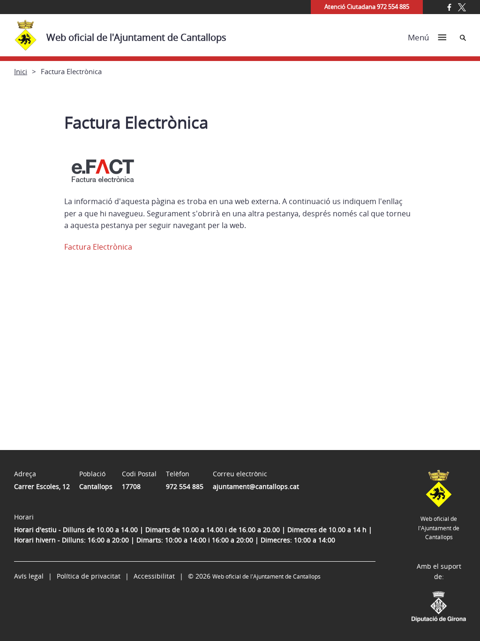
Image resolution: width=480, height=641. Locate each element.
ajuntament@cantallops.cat (256, 486)
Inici (20, 71)
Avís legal (29, 576)
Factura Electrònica (98, 247)
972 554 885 (184, 486)
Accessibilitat (154, 576)
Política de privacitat (88, 576)
